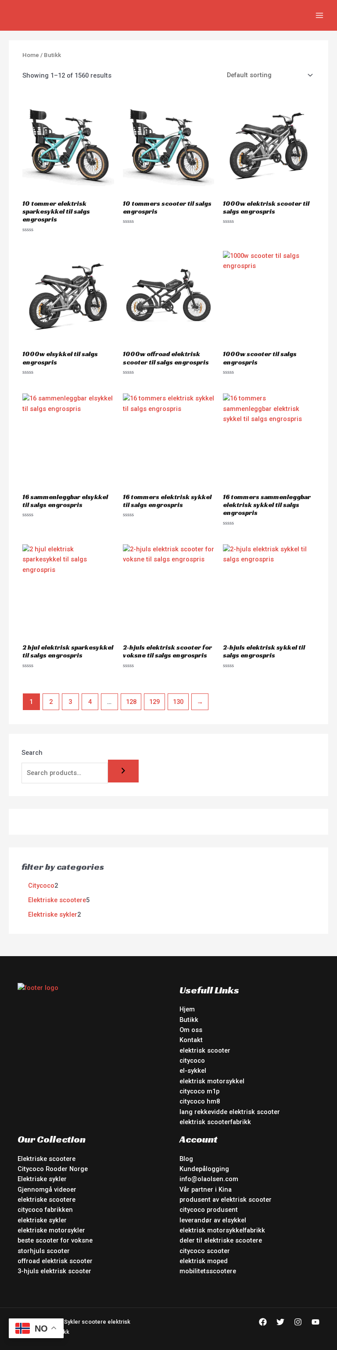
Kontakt (191, 1040)
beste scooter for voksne (55, 1240)
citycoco (192, 1060)
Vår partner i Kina (205, 1189)
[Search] (123, 771)
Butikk (188, 1020)
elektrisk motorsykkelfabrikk (222, 1230)
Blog (186, 1159)
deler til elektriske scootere (220, 1240)
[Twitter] (280, 1322)
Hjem (187, 1009)
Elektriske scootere (46, 1159)
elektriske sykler (42, 1220)
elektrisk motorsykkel (211, 1081)
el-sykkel (192, 1071)
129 (154, 702)
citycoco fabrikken (45, 1210)
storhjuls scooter (44, 1251)
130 (178, 702)
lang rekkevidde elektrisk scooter (229, 1112)
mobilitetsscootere (207, 1271)
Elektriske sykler (42, 1179)
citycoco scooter (204, 1251)
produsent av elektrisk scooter (225, 1200)
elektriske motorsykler (51, 1230)
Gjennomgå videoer (47, 1189)
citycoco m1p (199, 1091)
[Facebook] (263, 1322)
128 (131, 702)
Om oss (190, 1030)
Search (32, 753)
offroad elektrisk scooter (55, 1261)
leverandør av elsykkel (212, 1220)
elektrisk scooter (204, 1050)
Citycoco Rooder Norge (53, 1169)
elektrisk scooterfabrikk (215, 1122)
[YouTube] (315, 1322)
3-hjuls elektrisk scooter (54, 1271)
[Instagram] (298, 1322)
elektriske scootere (46, 1200)
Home (30, 55)
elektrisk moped (203, 1261)
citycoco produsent (208, 1210)
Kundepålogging (204, 1169)
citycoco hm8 (199, 1101)
